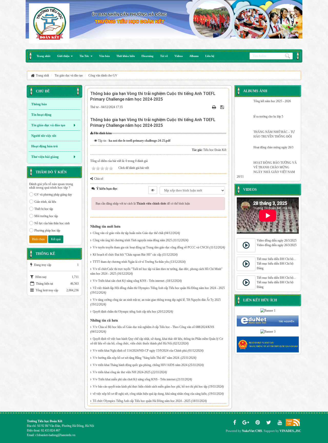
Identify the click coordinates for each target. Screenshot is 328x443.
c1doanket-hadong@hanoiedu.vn (55, 435)
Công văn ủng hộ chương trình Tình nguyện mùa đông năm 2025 (132, 240)
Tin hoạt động (41, 115)
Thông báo (39, 104)
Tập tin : (134, 140)
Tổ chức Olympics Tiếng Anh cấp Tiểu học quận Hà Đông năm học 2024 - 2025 (141, 401)
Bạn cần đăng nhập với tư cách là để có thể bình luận (143, 203)
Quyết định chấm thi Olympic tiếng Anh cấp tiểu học (124, 311)
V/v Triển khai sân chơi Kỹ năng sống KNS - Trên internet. (129, 281)
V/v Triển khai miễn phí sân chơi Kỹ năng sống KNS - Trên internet (134, 379)
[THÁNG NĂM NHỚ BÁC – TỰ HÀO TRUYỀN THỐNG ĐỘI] (244, 136)
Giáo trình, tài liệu (45, 202)
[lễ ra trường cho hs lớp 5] (244, 120)
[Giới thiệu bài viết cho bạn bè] (208, 107)
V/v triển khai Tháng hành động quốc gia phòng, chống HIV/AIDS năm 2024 (140, 365)
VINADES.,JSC (290, 431)
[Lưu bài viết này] (222, 107)
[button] (65, 56)
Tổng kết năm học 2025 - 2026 (272, 101)
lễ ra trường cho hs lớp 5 (268, 116)
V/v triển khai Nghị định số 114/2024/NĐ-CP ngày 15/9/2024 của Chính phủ (140, 350)
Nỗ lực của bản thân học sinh (52, 223)
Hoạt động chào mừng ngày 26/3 (273, 147)
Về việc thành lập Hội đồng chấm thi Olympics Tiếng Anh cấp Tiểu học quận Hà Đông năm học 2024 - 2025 (159, 288)
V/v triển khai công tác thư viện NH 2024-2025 (121, 372)
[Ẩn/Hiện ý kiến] (152, 190)
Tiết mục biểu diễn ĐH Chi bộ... (276, 259)
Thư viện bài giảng (45, 157)
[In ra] (214, 107)
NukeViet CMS (252, 431)
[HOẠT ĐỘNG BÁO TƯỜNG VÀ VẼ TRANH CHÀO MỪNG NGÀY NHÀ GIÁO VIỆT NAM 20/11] (244, 166)
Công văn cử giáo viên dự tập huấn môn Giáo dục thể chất (128, 233)
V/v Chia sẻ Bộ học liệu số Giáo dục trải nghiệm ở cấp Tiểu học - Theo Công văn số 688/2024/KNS (153, 327)
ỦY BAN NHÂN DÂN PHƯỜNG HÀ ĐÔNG (129, 14)
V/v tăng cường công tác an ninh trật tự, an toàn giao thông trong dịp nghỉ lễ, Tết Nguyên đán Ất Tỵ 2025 (157, 300)
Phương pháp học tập (47, 230)
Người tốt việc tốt (43, 136)
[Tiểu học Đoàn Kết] (49, 23)
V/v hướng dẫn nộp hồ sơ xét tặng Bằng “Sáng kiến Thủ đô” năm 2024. (136, 358)
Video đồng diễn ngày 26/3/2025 (276, 240)
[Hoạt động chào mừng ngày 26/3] (244, 151)
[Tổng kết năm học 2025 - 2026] (244, 105)
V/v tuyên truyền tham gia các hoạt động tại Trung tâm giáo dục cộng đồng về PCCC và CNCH (151, 247)
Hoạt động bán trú (44, 146)
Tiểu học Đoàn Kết (214, 150)
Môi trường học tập (46, 216)
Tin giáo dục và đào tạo (48, 125)
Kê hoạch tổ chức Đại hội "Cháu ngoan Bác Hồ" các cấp (127, 254)
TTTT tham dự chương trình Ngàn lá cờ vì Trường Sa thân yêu (131, 262)
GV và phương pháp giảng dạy (53, 194)
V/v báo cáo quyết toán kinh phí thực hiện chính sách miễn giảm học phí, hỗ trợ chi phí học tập (150, 386)
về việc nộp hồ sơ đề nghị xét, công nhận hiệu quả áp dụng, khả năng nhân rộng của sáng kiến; (150, 394)
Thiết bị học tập (43, 209)
